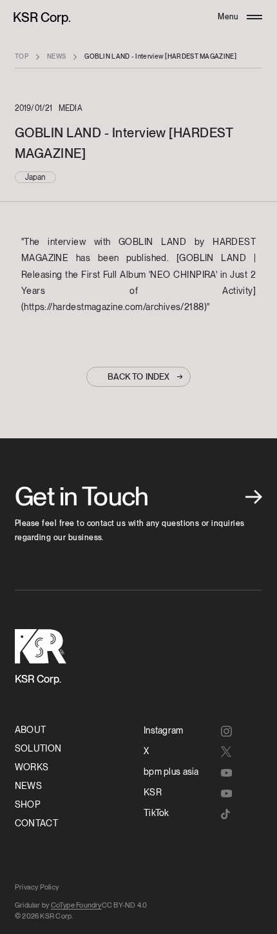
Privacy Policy (37, 886)
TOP (21, 56)
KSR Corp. (42, 17)
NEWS (56, 56)
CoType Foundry (76, 905)
